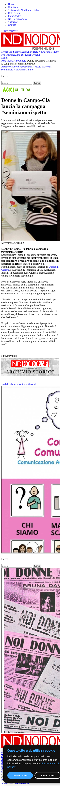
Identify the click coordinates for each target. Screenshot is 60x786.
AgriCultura (20, 60)
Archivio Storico (10, 66)
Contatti (12, 24)
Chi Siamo (13, 7)
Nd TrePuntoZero (17, 19)
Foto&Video (14, 16)
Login (4, 30)
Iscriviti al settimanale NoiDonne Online (26, 68)
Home (11, 4)
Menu (4, 57)
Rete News (14, 13)
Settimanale (26, 51)
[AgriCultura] (16, 92)
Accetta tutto (20, 775)
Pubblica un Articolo (31, 66)
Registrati (13, 30)
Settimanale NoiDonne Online (24, 10)
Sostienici (13, 22)
